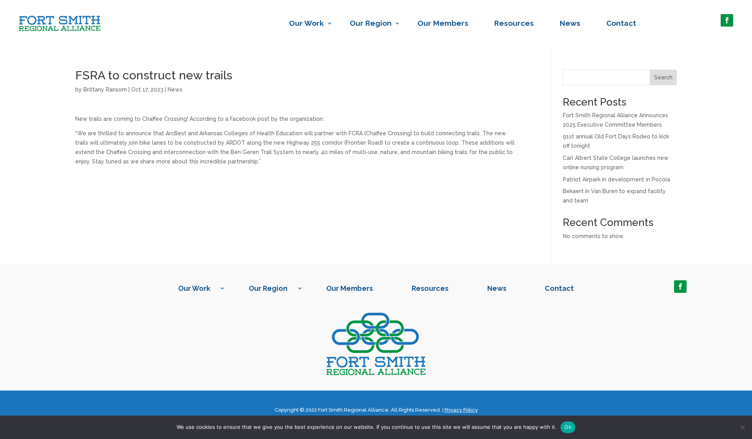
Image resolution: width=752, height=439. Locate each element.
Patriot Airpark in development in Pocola (616, 179)
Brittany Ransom (105, 89)
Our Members (443, 23)
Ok (567, 427)
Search (663, 77)
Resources (514, 23)
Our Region (371, 23)
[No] (742, 427)
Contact (621, 23)
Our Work (306, 23)
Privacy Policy (461, 410)
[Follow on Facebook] (727, 20)
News (570, 23)
